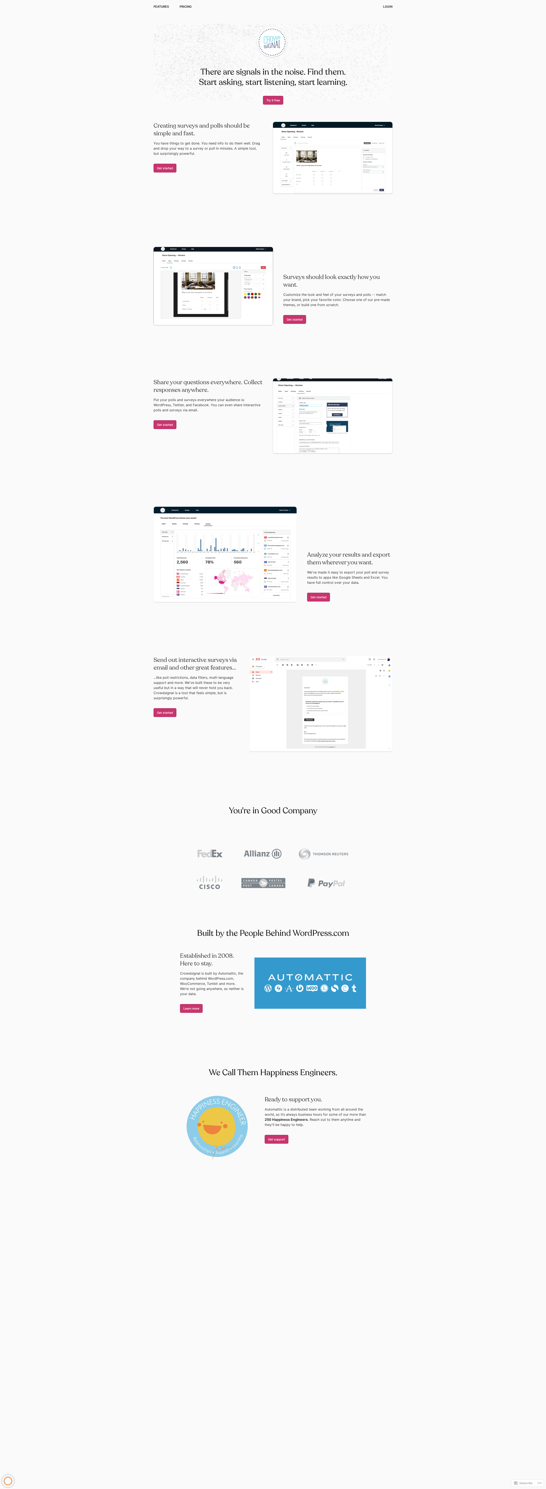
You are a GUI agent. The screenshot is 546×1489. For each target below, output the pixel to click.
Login (387, 6)
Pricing (186, 6)
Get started (165, 168)
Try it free (273, 100)
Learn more (191, 1008)
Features (161, 6)
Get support (276, 1139)
